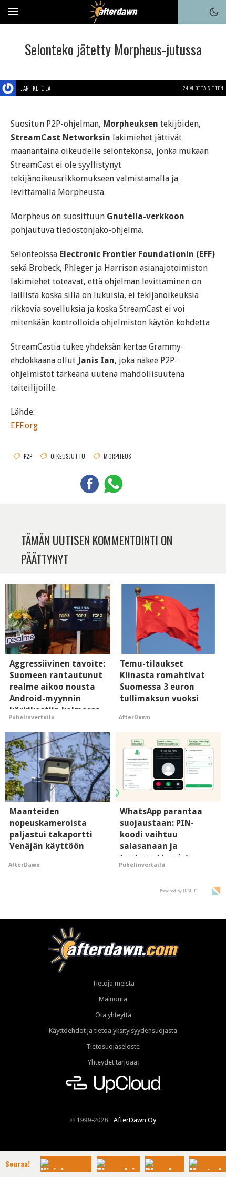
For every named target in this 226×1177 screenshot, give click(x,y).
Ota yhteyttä (113, 1015)
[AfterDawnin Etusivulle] (113, 12)
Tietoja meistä (113, 983)
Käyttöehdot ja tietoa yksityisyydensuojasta (113, 1031)
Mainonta (113, 999)
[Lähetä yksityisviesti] (63, 88)
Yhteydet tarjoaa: (113, 1062)
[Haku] (190, 12)
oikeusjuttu (67, 456)
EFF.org (24, 426)
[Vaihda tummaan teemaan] (214, 12)
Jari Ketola (36, 88)
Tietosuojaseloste (113, 1046)
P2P (28, 456)
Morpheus (117, 456)
